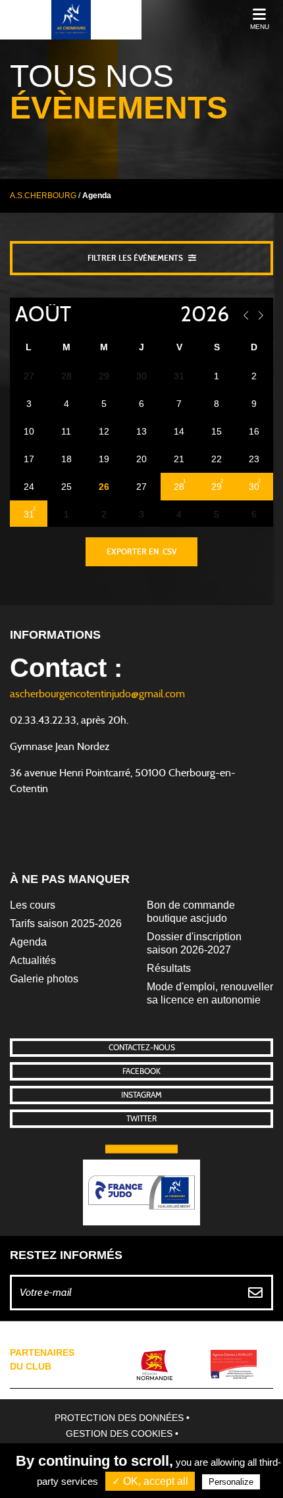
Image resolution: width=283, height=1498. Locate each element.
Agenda (28, 942)
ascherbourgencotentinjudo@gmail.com (97, 694)
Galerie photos (44, 978)
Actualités (33, 960)
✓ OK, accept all (150, 1481)
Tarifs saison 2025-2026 (66, 923)
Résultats (169, 968)
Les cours (32, 905)
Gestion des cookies (119, 1433)
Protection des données (119, 1417)
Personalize (231, 1482)
